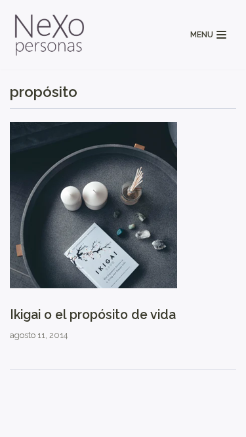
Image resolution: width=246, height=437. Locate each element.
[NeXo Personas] (49, 34)
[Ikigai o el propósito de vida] (93, 285)
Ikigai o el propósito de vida (93, 314)
